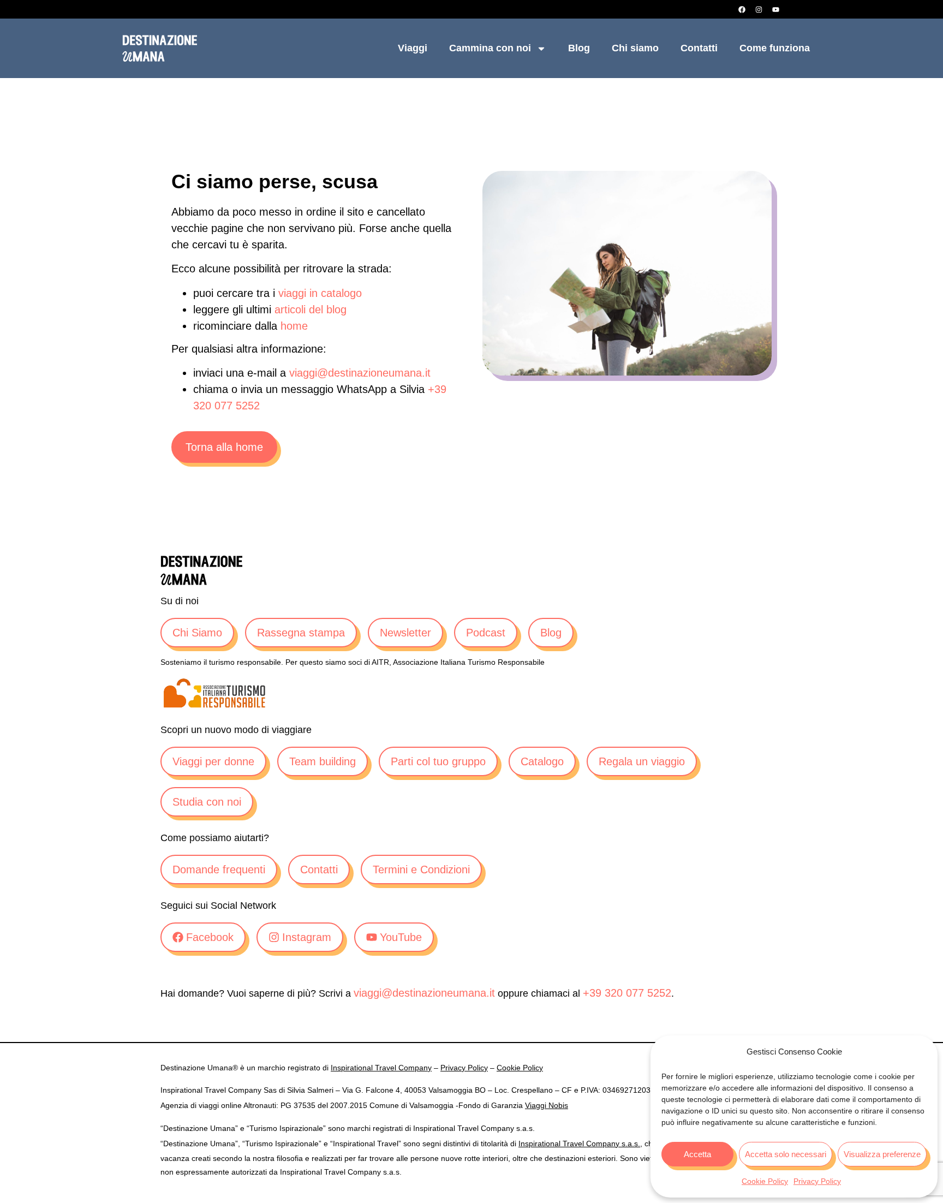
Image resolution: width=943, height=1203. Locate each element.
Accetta (697, 1154)
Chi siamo (635, 48)
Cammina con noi (490, 48)
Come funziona (774, 48)
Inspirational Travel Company (381, 1067)
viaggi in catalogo (320, 293)
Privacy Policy (817, 1181)
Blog (579, 48)
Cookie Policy (765, 1181)
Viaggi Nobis (546, 1105)
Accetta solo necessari (785, 1154)
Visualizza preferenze (882, 1154)
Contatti (699, 48)
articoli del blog (310, 309)
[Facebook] (742, 9)
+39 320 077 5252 (627, 993)
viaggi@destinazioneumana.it (360, 373)
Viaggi (412, 48)
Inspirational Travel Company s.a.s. (579, 1143)
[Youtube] (775, 9)
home (294, 326)
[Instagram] (758, 9)
